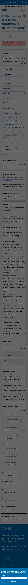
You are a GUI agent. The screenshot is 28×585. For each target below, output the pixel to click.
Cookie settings (14, 581)
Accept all (14, 578)
